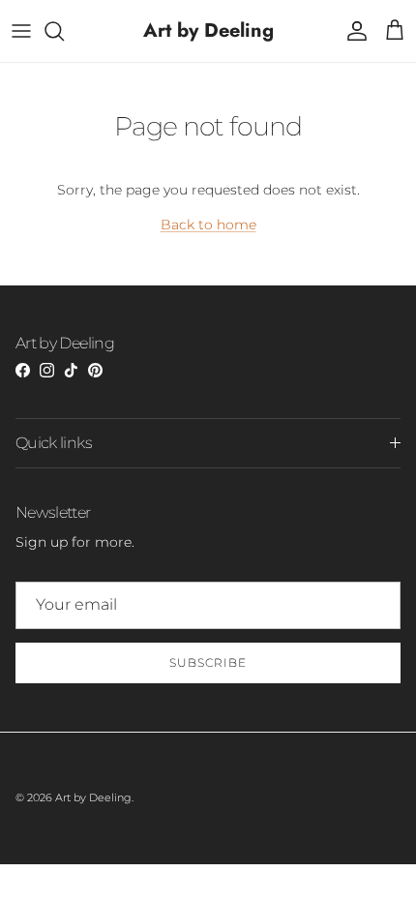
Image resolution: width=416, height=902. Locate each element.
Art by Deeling (93, 797)
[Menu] (21, 31)
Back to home (208, 224)
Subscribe (208, 662)
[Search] (64, 31)
